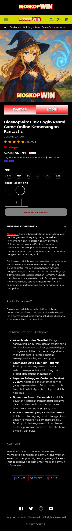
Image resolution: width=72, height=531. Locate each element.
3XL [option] (58, 176)
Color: (16, 183)
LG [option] (28, 176)
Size (7, 170)
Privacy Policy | (36, 524)
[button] (6, 19)
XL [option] (37, 176)
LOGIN (52, 109)
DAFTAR (20, 109)
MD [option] (19, 176)
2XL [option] (47, 176)
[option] (9, 190)
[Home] (5, 27)
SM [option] (9, 176)
